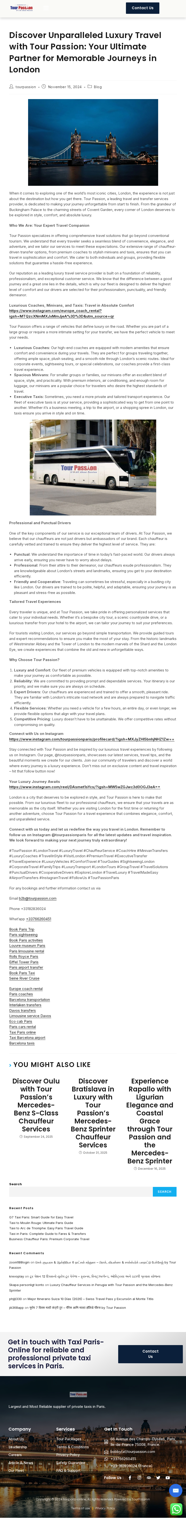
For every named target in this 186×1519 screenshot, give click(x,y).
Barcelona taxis (22, 1043)
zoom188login (19, 1262)
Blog (98, 87)
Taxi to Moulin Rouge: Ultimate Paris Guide (41, 1223)
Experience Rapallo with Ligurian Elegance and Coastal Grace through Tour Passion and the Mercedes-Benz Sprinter (149, 1121)
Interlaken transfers (25, 1005)
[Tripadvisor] (149, 1478)
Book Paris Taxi (22, 973)
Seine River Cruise (24, 978)
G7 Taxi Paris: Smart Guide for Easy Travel (41, 1217)
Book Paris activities (26, 940)
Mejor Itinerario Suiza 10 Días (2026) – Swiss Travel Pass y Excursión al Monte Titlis (91, 1299)
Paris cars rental (22, 1026)
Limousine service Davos (30, 1015)
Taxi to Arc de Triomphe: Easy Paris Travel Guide (46, 1228)
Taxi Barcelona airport (27, 1037)
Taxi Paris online (22, 1032)
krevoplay (16, 1276)
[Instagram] (139, 1478)
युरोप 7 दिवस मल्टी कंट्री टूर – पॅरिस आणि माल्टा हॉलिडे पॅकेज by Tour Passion (78, 1307)
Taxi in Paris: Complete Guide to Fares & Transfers (47, 1234)
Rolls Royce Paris (23, 956)
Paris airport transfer (26, 967)
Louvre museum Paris (27, 945)
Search (15, 1184)
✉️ (175, 1490)
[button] (46, 8)
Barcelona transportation (29, 999)
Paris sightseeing (23, 934)
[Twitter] (158, 1478)
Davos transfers (22, 1010)
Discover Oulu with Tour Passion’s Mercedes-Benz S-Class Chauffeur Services (36, 1105)
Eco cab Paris (20, 1021)
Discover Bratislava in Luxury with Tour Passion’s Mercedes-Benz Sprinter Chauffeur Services (93, 1113)
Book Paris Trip (21, 929)
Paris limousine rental (26, 951)
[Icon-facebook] (130, 1478)
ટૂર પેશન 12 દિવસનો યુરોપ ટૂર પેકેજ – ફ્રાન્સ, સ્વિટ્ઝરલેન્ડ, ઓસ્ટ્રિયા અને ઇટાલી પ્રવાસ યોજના (95, 1276)
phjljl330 (15, 1299)
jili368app (16, 1307)
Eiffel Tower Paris (24, 962)
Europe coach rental (26, 988)
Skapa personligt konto (26, 1285)
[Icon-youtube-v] (168, 1478)
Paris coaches (21, 994)
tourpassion (26, 87)
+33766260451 (38, 919)
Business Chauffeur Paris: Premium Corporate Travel (49, 1239)
